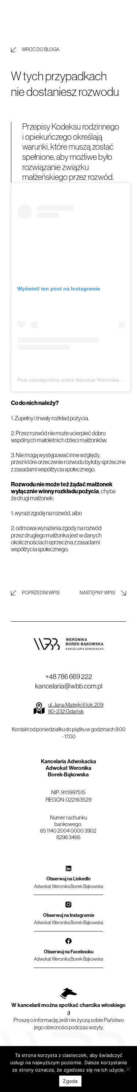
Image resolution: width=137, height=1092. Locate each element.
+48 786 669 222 (68, 676)
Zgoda (70, 1081)
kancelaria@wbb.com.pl (68, 686)
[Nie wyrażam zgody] (128, 1069)
